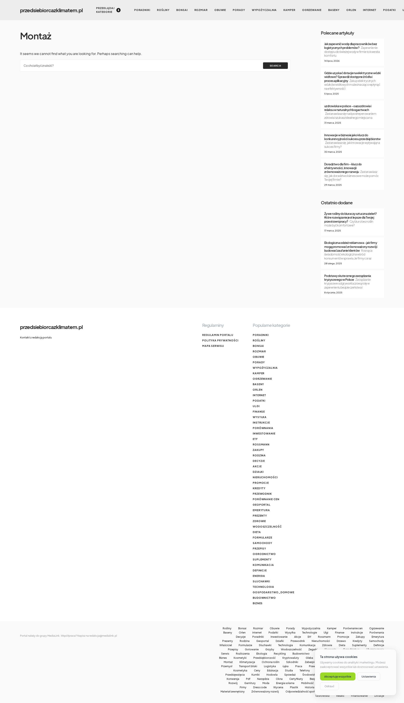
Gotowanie (252, 649)
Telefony (305, 670)
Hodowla (272, 675)
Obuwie (258, 356)
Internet (259, 395)
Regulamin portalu (217, 335)
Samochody (262, 543)
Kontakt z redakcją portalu (36, 337)
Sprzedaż (290, 675)
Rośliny (259, 340)
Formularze (262, 537)
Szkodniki (292, 662)
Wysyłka (260, 417)
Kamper (258, 373)
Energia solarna (285, 683)
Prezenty (260, 515)
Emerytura (261, 510)
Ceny (257, 670)
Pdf (248, 679)
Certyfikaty (296, 679)
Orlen (258, 389)
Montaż (228, 662)
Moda (265, 683)
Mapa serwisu (213, 345)
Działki (258, 471)
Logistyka (270, 666)
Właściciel (225, 645)
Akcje (257, 466)
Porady (259, 362)
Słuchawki (261, 581)
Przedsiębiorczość (264, 658)
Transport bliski (248, 666)
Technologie (309, 632)
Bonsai (258, 345)
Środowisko (309, 675)
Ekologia (261, 653)
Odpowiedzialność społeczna (304, 691)
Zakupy (258, 450)
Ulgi (256, 406)
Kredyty (259, 488)
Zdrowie (259, 521)
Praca (298, 666)
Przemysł (226, 666)
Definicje (260, 570)
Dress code (260, 687)
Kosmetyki (240, 658)
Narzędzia (263, 679)
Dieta (257, 532)
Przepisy (259, 548)
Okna (279, 679)
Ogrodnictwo (264, 554)
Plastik (294, 687)
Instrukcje (261, 422)
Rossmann (261, 444)
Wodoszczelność (267, 526)
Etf (255, 439)
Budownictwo (264, 597)
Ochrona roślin (270, 662)
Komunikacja (263, 565)
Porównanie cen (266, 499)
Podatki (259, 400)
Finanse (259, 411)
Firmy (243, 687)
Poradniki (261, 335)
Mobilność (307, 683)
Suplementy (262, 559)
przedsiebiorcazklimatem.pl (51, 10)
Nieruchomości (265, 477)
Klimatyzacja (247, 662)
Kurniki (255, 675)
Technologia (263, 586)
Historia (309, 687)
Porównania (263, 428)
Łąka (285, 666)
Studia (289, 670)
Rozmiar (259, 351)
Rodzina (259, 455)
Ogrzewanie (262, 378)
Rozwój (233, 683)
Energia (259, 575)
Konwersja (233, 679)
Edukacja (272, 670)
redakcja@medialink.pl (103, 635)
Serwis (225, 653)
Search (275, 65)
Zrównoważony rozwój (265, 691)
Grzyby (269, 649)
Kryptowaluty (290, 658)
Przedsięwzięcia (235, 675)
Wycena (278, 687)
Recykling (280, 653)
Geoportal (262, 504)
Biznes (258, 603)
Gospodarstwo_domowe (273, 592)
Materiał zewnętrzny (233, 691)
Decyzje (259, 460)
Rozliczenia (243, 653)
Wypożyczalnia (265, 367)
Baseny (258, 384)
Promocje (261, 482)
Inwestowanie (264, 433)
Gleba (309, 658)
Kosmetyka (240, 670)
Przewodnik (262, 493)
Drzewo (341, 641)
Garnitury (250, 683)
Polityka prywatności (220, 340)
